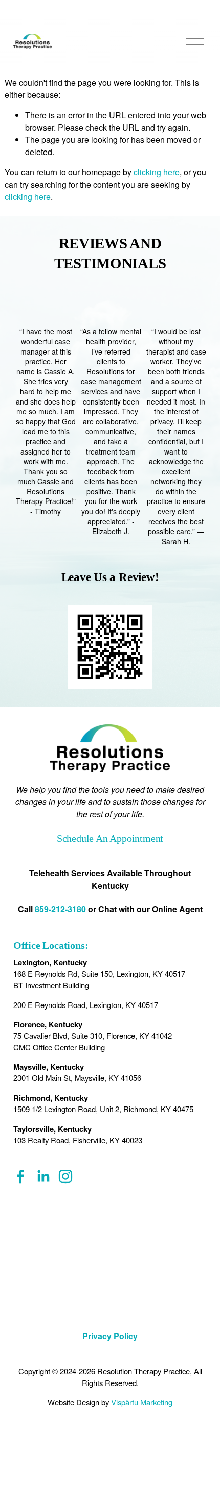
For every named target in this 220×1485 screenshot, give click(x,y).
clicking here (157, 172)
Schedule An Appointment (110, 838)
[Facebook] (20, 1176)
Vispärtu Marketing (141, 1402)
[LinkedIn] (43, 1176)
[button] (189, 309)
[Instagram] (65, 1176)
